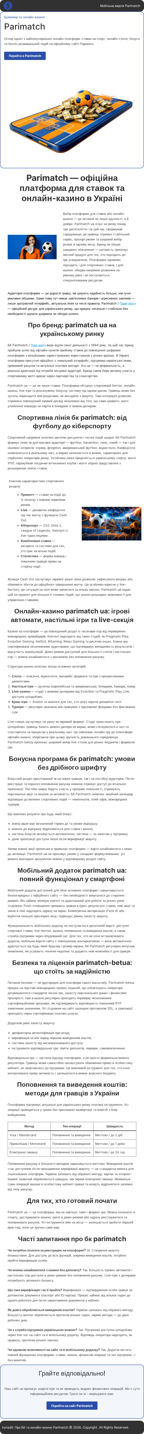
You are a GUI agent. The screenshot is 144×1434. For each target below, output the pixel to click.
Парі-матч (38, 345)
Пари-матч (128, 303)
